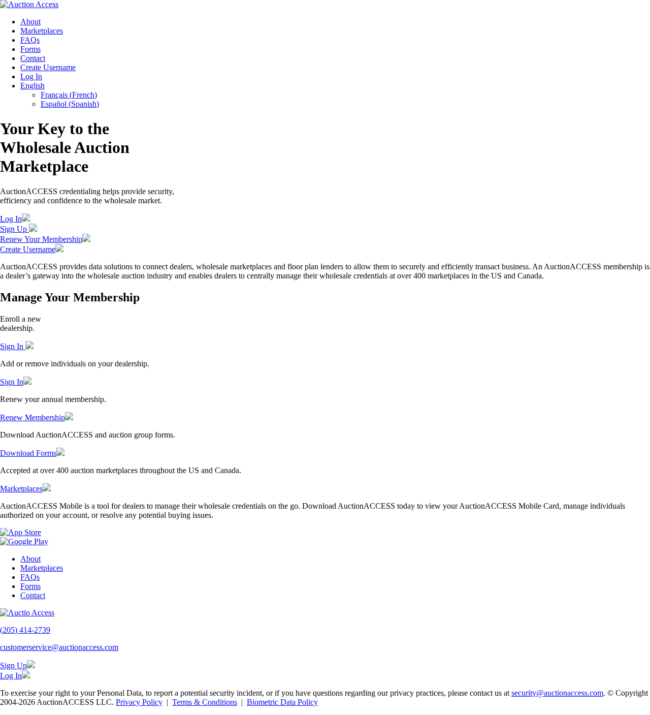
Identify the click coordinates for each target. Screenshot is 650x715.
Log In (31, 76)
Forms (30, 49)
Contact (32, 58)
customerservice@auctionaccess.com (59, 647)
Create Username (48, 67)
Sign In (12, 346)
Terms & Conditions (204, 702)
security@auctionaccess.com (557, 693)
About (30, 21)
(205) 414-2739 (25, 630)
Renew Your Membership (41, 239)
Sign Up (14, 229)
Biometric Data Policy (282, 702)
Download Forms (28, 453)
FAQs (30, 40)
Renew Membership (32, 417)
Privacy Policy (139, 702)
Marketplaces (41, 30)
